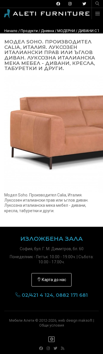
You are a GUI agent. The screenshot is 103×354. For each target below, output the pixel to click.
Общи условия (51, 325)
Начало (10, 31)
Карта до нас (53, 279)
